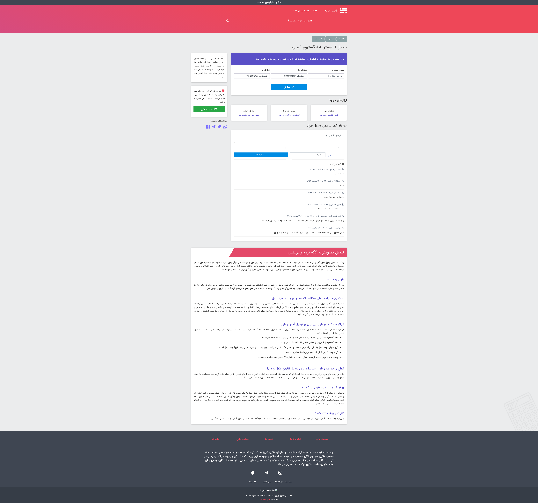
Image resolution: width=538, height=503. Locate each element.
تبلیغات (215, 439)
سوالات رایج (242, 439)
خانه (314, 11)
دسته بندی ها (301, 11)
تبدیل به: (265, 70)
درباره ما (269, 439)
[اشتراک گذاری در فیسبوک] (207, 127)
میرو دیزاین (265, 499)
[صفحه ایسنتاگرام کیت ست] (280, 473)
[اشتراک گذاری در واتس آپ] (224, 127)
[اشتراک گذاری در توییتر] (218, 127)
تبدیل (287, 87)
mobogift (279, 482)
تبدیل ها (330, 39)
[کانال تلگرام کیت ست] (267, 473)
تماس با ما (295, 439)
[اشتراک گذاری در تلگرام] (213, 127)
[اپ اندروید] (253, 473)
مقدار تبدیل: (338, 70)
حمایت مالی (207, 109)
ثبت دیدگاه (261, 154)
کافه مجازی (252, 482)
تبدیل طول (318, 39)
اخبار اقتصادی (266, 482)
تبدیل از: (302, 70)
